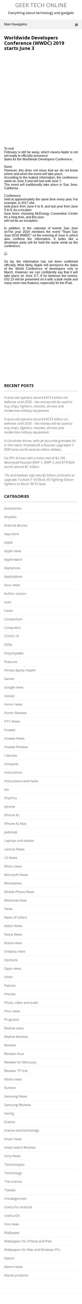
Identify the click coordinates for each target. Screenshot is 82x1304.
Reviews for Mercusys (20, 1062)
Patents (10, 985)
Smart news (13, 1139)
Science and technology (21, 1130)
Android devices (15, 525)
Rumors (10, 1088)
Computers (12, 627)
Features (10, 662)
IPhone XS (11, 815)
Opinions (11, 960)
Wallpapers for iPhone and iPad (27, 1241)
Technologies (14, 1164)
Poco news (12, 1011)
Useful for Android (18, 1207)
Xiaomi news (13, 1267)
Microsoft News (16, 875)
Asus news (12, 585)
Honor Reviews (15, 713)
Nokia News (13, 934)
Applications (13, 576)
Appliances (12, 568)
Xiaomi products (16, 1275)
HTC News (12, 721)
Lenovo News (14, 849)
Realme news (14, 1028)
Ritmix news (13, 1079)
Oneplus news (14, 951)
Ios (6, 789)
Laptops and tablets (19, 840)
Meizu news (13, 866)
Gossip (9, 696)
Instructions (13, 772)
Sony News (12, 1156)
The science (13, 1181)
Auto (7, 602)
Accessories (12, 508)
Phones (10, 994)
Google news (13, 687)
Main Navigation (15, 24)
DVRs (8, 644)
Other (8, 977)
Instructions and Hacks (21, 781)
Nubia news (13, 943)
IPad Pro (10, 798)
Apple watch (13, 559)
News (8, 909)
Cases (8, 610)
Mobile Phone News (19, 892)
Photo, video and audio (21, 1002)
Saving (9, 1113)
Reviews (10, 1045)
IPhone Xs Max (15, 823)
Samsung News (15, 1096)
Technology (13, 1173)
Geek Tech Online (41, 5)
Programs (11, 1019)
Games (9, 679)
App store (11, 534)
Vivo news (11, 1224)
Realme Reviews (16, 1036)
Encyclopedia (13, 653)
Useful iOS (12, 1215)
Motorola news (15, 900)
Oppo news (12, 968)
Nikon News (13, 926)
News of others (15, 917)
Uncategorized (15, 1198)
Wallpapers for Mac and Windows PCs (32, 1250)
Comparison (13, 619)
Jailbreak (10, 832)
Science (9, 1122)
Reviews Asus (14, 1054)
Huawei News (14, 738)
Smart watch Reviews (19, 1147)
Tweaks (10, 1190)
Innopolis (11, 764)
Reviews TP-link (16, 1071)
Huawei (9, 730)
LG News (10, 858)
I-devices (10, 755)
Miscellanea (13, 883)
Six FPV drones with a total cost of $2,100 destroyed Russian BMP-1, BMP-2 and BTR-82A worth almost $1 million (39, 462)
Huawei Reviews (16, 747)
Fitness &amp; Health (20, 670)
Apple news (12, 551)
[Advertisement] (37, 77)
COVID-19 (11, 636)
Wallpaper (12, 1232)
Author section (15, 593)
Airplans (10, 517)
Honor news (13, 704)
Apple (8, 542)
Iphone (9, 806)
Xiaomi (9, 1258)
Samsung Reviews (17, 1105)
